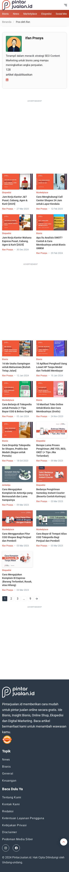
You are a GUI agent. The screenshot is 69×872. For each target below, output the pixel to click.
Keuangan (9, 780)
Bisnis (5, 13)
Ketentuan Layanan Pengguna (23, 818)
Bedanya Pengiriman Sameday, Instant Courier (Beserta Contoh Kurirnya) (51, 493)
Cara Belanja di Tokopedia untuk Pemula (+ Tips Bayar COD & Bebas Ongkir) (17, 408)
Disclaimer (9, 832)
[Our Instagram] (5, 848)
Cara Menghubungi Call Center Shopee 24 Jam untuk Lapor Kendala (49, 200)
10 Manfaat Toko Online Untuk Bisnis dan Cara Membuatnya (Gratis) (49, 408)
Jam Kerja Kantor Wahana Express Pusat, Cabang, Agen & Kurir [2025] (16, 241)
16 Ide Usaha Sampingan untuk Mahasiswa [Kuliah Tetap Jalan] (16, 367)
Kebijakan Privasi (14, 825)
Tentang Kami (11, 797)
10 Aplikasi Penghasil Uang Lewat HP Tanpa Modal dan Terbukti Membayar (51, 367)
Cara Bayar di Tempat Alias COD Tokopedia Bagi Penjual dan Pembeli (51, 537)
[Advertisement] (34, 137)
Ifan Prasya (7, 209)
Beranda (7, 21)
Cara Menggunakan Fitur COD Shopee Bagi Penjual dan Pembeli (16, 537)
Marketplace (30, 13)
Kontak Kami (11, 804)
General (7, 773)
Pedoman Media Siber (17, 839)
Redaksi (8, 811)
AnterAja (6, 485)
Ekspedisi (46, 13)
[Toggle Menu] (65, 5)
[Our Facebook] (16, 848)
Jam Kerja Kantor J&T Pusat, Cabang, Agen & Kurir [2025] (14, 200)
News (16, 13)
